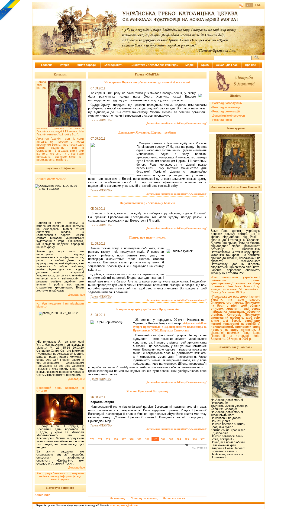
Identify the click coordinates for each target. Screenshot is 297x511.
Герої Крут (235, 358)
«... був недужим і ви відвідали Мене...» (60, 305)
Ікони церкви (236, 128)
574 (100, 439)
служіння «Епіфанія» (60, 168)
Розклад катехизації (226, 107)
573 (92, 439)
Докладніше (76, 294)
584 (179, 439)
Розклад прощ (222, 119)
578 (131, 439)
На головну (117, 498)
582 (163, 439)
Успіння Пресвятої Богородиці (147, 391)
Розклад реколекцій (226, 111)
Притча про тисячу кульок (147, 237)
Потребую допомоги (60, 487)
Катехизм (60, 74)
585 (187, 439)
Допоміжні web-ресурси (228, 115)
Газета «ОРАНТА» (101, 120)
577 (124, 439)
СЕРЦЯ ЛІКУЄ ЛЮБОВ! (52, 179)
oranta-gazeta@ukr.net (124, 505)
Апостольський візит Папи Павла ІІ (235, 187)
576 (116, 439)
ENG (258, 5)
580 (147, 439)
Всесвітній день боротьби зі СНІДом (60, 389)
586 (195, 439)
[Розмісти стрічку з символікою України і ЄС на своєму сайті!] (10, 10)
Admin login (42, 495)
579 (139, 439)
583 (171, 439)
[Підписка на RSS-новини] (241, 5)
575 (108, 439)
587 (202, 439)
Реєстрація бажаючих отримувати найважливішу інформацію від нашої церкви (60, 476)
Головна (46, 65)
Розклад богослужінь (227, 103)
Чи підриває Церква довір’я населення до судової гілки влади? (147, 82)
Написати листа (174, 498)
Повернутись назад (144, 498)
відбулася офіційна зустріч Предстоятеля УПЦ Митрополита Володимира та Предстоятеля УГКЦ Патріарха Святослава (170, 327)
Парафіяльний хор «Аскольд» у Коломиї (147, 203)
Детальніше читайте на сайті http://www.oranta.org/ (176, 123)
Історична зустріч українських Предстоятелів (147, 309)
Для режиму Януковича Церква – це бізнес (147, 132)
